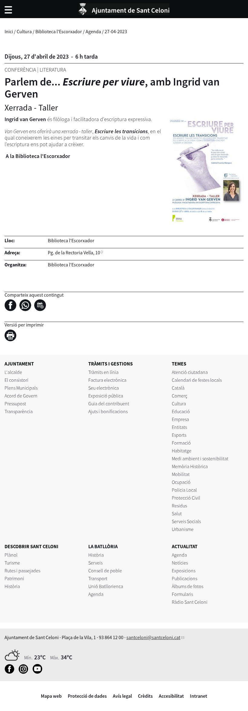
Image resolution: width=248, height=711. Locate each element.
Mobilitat (181, 474)
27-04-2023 (116, 31)
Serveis (95, 563)
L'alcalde (13, 372)
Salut (177, 513)
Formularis (182, 594)
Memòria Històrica (190, 466)
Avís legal (122, 696)
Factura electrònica (107, 380)
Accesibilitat (171, 696)
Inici (9, 31)
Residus (179, 506)
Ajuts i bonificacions (108, 411)
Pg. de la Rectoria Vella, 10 (74, 252)
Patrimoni (14, 578)
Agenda (93, 31)
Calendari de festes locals (197, 380)
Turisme (12, 563)
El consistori (16, 380)
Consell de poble (105, 571)
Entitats (179, 427)
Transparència (19, 411)
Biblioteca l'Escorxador (58, 31)
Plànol (11, 555)
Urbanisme (183, 529)
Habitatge (181, 451)
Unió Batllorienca (105, 586)
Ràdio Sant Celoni (189, 602)
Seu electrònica (103, 388)
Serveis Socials (186, 521)
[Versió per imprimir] (12, 336)
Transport (97, 578)
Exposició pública (105, 396)
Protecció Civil (186, 498)
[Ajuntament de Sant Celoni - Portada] (124, 8)
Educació (181, 411)
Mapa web (51, 696)
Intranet (198, 696)
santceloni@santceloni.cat (153, 637)
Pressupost (15, 404)
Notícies (180, 563)
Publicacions (184, 578)
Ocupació (181, 482)
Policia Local (184, 490)
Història (12, 586)
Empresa (180, 419)
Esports (179, 435)
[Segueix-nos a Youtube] (38, 672)
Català (178, 388)
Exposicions (183, 571)
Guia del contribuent (108, 404)
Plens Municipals (21, 388)
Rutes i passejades (22, 571)
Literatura (53, 69)
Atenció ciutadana (190, 372)
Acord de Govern (21, 396)
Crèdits (145, 696)
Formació (181, 443)
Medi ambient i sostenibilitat (200, 458)
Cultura (24, 31)
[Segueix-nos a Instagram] (24, 672)
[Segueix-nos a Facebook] (11, 672)
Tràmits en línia (103, 372)
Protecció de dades (87, 696)
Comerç (179, 396)
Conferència (20, 69)
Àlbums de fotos (187, 586)
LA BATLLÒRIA (103, 546)
